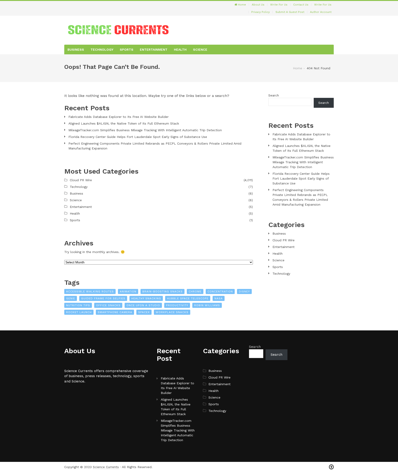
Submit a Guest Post (289, 12)
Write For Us (278, 4)
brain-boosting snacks (162, 291)
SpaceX (144, 312)
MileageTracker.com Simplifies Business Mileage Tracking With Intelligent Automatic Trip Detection (145, 130)
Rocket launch (79, 312)
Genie (70, 298)
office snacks (108, 305)
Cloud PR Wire (81, 180)
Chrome (195, 291)
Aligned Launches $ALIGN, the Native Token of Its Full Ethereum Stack (123, 123)
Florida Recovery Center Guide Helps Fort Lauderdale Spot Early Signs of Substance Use (137, 137)
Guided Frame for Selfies (103, 298)
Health (180, 49)
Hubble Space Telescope (187, 298)
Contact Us (300, 4)
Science (200, 49)
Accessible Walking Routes (90, 291)
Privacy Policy (260, 12)
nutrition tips (78, 305)
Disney (244, 291)
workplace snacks (172, 312)
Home (241, 4)
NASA (218, 298)
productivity (177, 305)
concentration (220, 291)
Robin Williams (207, 305)
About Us (258, 4)
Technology (102, 49)
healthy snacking (146, 298)
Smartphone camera (115, 312)
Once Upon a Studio (143, 305)
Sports (126, 49)
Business (75, 49)
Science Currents (106, 467)
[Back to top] (331, 467)
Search (273, 95)
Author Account (320, 12)
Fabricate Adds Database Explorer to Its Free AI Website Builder (118, 117)
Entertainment (153, 49)
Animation (128, 291)
